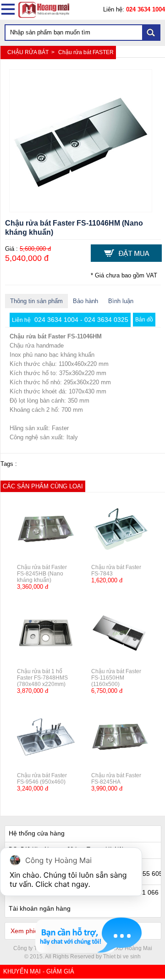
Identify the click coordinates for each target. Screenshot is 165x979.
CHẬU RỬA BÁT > (31, 52)
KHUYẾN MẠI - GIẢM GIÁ (38, 971)
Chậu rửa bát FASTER (86, 52)
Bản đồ (144, 319)
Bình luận (120, 301)
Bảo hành (85, 301)
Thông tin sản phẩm (36, 301)
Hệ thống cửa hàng (37, 833)
